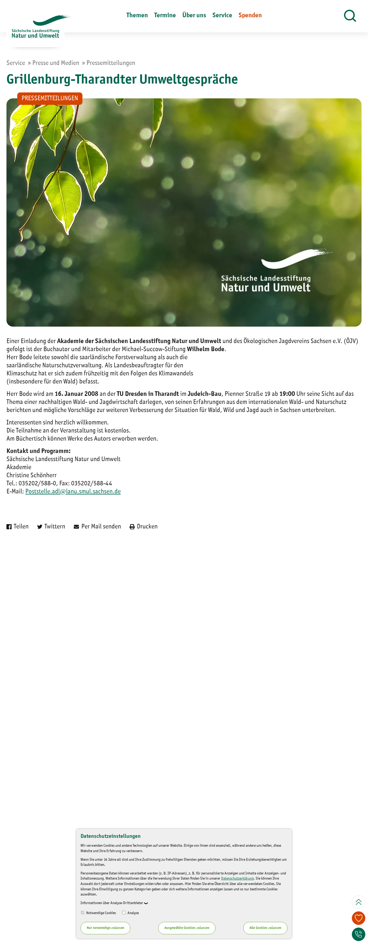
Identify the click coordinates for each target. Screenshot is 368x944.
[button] (350, 16)
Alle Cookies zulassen (265, 928)
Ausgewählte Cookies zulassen (186, 928)
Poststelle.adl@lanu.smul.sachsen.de (73, 492)
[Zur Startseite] (35, 31)
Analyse (133, 913)
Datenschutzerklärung (237, 878)
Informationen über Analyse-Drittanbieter (112, 903)
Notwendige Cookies (100, 913)
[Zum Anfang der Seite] (358, 902)
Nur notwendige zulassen (105, 928)
